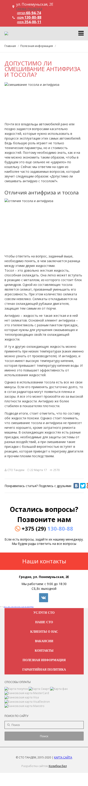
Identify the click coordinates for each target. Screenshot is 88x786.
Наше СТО (44, 622)
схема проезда (29, 8)
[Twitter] (83, 485)
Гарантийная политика (44, 669)
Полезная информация (36, 46)
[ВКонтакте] (76, 485)
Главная (10, 46)
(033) (29, 22)
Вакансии (44, 641)
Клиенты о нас (44, 631)
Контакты (44, 650)
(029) (29, 18)
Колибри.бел (58, 766)
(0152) (29, 13)
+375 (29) (47, 528)
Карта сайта (63, 757)
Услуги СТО (44, 612)
